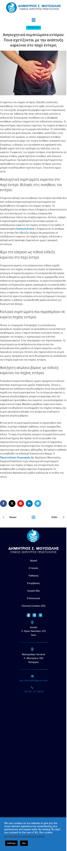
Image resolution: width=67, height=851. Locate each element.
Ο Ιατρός (33, 568)
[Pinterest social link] (20, 503)
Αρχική (33, 560)
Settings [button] (11, 843)
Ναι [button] (24, 843)
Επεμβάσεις (33, 583)
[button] (33, 20)
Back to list (33, 517)
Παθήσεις (34, 575)
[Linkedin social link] (29, 503)
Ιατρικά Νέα (33, 27)
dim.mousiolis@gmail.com (33, 680)
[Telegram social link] (37, 503)
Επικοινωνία (33, 598)
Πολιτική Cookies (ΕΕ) (34, 605)
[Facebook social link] (3, 503)
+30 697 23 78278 (33, 691)
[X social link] (12, 503)
